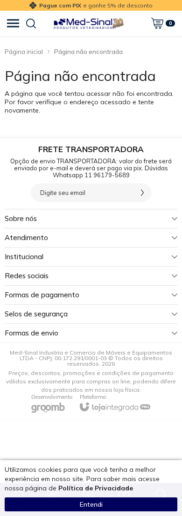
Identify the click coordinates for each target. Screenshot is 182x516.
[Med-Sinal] (88, 23)
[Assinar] (142, 192)
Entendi (91, 504)
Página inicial (24, 51)
